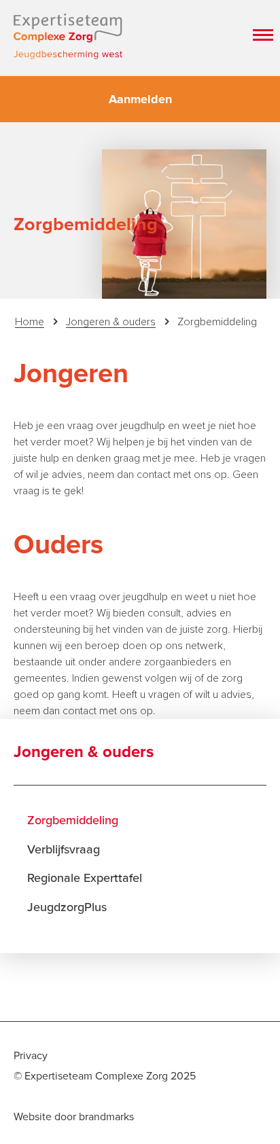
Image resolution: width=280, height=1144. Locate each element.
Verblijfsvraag (63, 849)
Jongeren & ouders (111, 321)
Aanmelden (140, 99)
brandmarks (106, 1117)
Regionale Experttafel (84, 877)
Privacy (31, 1056)
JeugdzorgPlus (67, 907)
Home (29, 321)
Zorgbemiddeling (72, 820)
